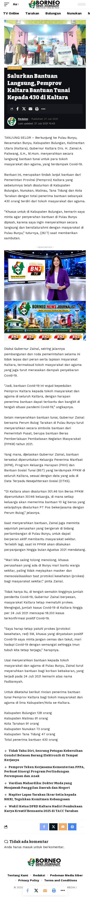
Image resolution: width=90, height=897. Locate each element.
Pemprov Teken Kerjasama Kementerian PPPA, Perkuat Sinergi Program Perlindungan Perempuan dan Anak (44, 771)
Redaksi (23, 118)
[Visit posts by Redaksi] (11, 121)
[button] (7, 4)
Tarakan (14, 68)
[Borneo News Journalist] (45, 4)
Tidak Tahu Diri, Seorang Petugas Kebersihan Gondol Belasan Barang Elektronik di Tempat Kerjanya (43, 755)
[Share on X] (24, 109)
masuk (28, 847)
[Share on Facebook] (17, 109)
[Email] (30, 109)
